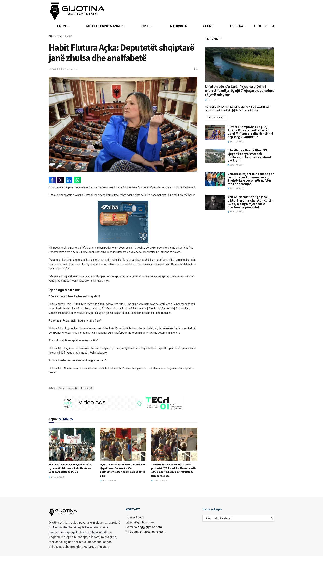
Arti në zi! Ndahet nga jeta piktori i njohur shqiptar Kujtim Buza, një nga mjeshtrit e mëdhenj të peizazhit (251, 202)
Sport (208, 26)
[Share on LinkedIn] (69, 180)
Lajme (62, 26)
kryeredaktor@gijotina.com (147, 531)
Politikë (68, 36)
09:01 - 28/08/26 (236, 142)
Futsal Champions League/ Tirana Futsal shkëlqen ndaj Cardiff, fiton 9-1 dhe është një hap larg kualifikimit (250, 132)
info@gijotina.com (141, 522)
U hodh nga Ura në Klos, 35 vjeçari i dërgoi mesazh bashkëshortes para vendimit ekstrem (249, 155)
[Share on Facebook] (52, 180)
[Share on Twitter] (60, 180)
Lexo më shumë (216, 117)
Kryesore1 (86, 388)
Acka (61, 388)
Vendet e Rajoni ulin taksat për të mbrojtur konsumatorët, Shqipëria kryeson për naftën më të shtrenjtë (251, 179)
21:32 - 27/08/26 (108, 481)
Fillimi (51, 36)
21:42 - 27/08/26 (57, 477)
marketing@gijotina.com (145, 527)
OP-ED (146, 26)
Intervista (178, 26)
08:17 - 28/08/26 (236, 189)
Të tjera (236, 26)
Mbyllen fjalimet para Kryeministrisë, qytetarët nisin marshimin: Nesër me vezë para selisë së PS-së (70, 468)
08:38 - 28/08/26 (236, 165)
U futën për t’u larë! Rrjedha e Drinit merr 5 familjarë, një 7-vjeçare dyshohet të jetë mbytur (239, 90)
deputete (72, 388)
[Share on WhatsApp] (77, 180)
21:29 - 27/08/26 (160, 481)
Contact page (135, 517)
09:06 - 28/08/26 (213, 100)
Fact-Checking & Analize (105, 26)
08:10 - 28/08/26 (236, 212)
